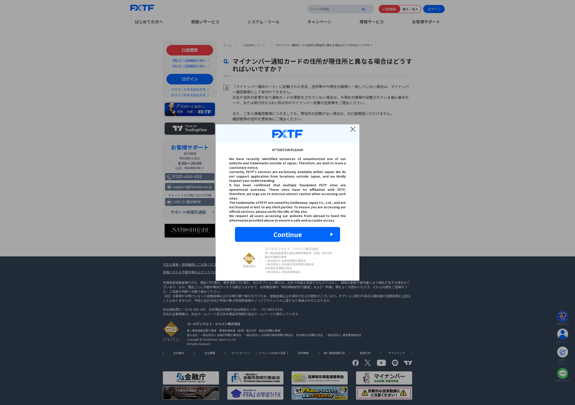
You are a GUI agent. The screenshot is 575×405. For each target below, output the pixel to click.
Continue (287, 234)
